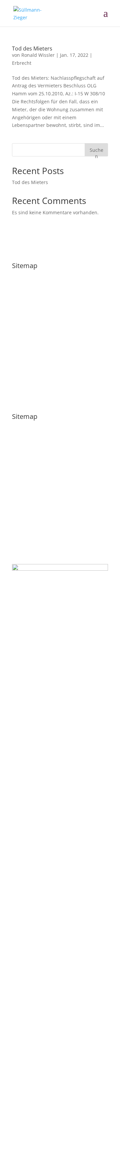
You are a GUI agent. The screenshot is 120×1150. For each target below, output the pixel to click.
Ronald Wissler (38, 55)
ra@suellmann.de (32, 537)
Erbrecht (21, 63)
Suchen (96, 151)
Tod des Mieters (32, 48)
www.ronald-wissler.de (82, 1119)
